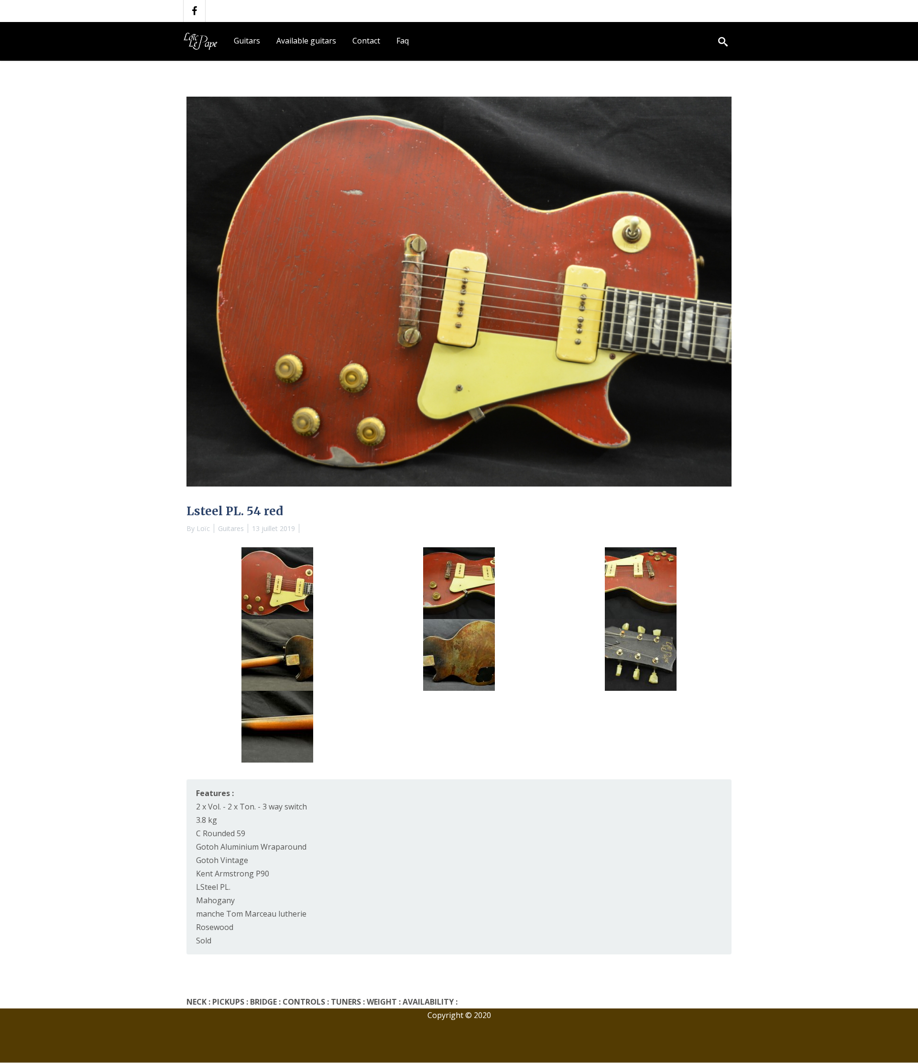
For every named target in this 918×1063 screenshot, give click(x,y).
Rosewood (214, 927)
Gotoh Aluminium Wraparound (251, 847)
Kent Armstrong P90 (232, 873)
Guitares (231, 528)
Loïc (203, 528)
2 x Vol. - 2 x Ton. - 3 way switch (251, 806)
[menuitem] (247, 41)
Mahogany (215, 900)
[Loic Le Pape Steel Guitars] (202, 41)
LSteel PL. (213, 887)
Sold (203, 940)
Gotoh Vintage (222, 860)
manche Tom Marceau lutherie (251, 913)
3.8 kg (206, 820)
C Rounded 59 (220, 833)
